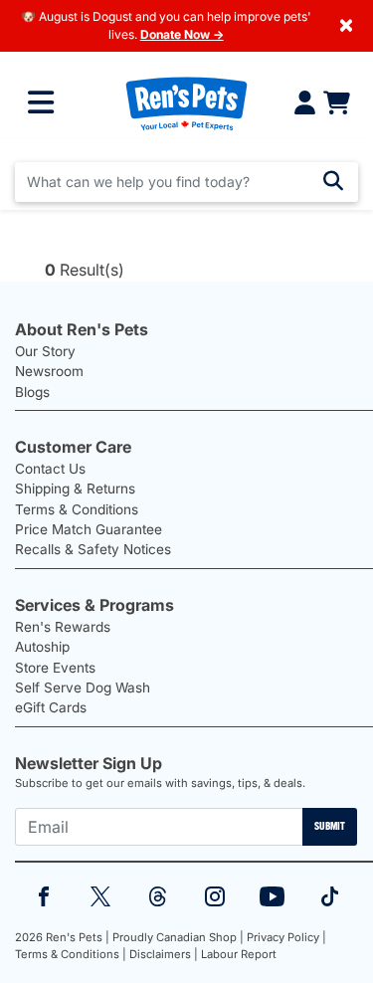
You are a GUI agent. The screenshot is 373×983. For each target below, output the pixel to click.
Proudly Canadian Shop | (178, 937)
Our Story (45, 351)
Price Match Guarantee (88, 529)
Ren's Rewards (62, 627)
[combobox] (186, 182)
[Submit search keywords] (333, 181)
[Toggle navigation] (41, 102)
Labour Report (239, 954)
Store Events (55, 668)
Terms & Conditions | (70, 954)
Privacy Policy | (286, 937)
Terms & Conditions (76, 509)
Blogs (32, 392)
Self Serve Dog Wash (82, 687)
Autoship (42, 647)
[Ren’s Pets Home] (186, 103)
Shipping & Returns (75, 488)
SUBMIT (329, 826)
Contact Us (50, 469)
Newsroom (49, 371)
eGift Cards (51, 707)
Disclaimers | (163, 954)
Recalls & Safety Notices (93, 549)
